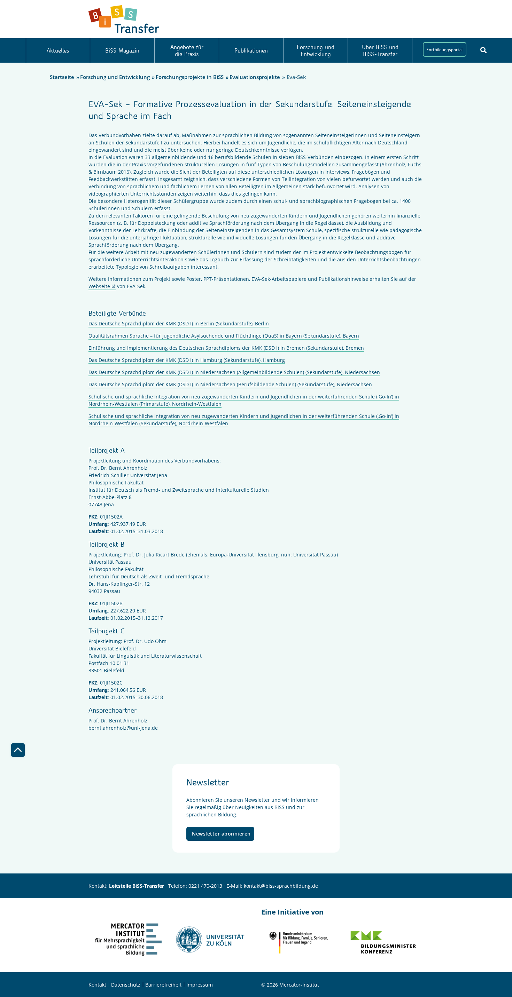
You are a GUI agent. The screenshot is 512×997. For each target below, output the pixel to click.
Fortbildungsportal (444, 49)
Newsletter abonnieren (221, 833)
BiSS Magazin (122, 50)
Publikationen (251, 50)
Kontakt (97, 984)
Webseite (99, 286)
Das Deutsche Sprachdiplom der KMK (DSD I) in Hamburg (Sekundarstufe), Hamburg (186, 360)
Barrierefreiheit (163, 984)
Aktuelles (58, 50)
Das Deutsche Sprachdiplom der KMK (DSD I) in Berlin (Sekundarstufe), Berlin (178, 323)
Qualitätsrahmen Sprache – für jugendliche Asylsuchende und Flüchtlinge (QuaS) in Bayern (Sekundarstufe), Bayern (223, 335)
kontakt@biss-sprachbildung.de (281, 886)
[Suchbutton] (483, 50)
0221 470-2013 (205, 886)
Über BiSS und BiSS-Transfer (380, 50)
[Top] (18, 750)
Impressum (199, 984)
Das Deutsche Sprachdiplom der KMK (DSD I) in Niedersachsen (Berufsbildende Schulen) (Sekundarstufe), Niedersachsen (230, 384)
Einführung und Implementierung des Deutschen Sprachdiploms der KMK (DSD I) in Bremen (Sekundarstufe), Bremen (226, 348)
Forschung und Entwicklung (315, 50)
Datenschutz (125, 984)
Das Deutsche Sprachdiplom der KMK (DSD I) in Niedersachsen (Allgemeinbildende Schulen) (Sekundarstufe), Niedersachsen (234, 372)
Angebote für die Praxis (186, 50)
